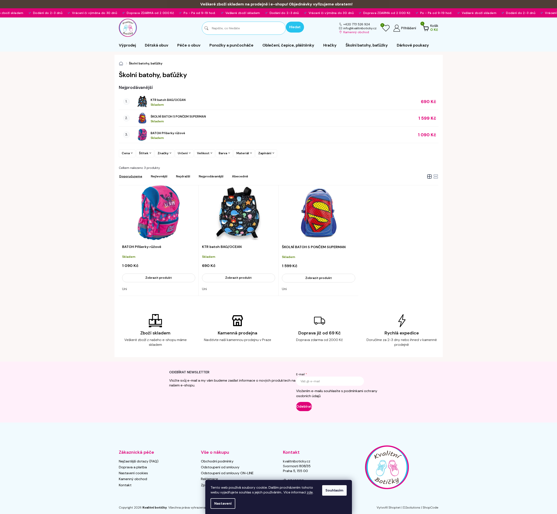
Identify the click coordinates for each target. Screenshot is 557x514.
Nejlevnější (159, 176)
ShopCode (430, 507)
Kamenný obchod (356, 32)
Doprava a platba (133, 467)
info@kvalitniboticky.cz (359, 28)
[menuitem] (127, 45)
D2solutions (411, 507)
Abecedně (240, 176)
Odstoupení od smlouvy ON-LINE (227, 473)
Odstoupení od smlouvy (220, 467)
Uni (124, 289)
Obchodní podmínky (217, 461)
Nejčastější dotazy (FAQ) (138, 461)
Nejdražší (183, 176)
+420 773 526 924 (356, 24)
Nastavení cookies (133, 473)
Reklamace (209, 479)
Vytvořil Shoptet (389, 507)
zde (310, 492)
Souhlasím (334, 490)
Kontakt (125, 485)
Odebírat (304, 406)
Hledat (295, 27)
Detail (158, 277)
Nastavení (223, 503)
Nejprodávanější (211, 176)
